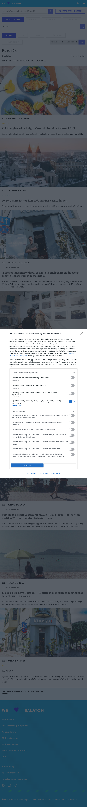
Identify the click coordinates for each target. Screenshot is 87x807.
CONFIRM (27, 465)
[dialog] (43, 403)
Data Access (43, 473)
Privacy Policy (56, 473)
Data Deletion (31, 473)
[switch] (72, 377)
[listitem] (43, 372)
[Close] (82, 334)
